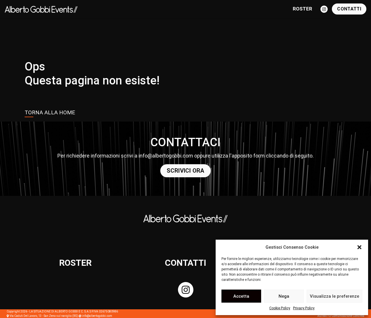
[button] (359, 247)
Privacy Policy (303, 308)
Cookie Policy (279, 308)
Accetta (241, 296)
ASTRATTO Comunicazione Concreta (340, 315)
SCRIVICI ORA (185, 170)
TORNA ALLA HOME (50, 112)
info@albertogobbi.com (166, 156)
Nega (284, 296)
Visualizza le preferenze (334, 296)
